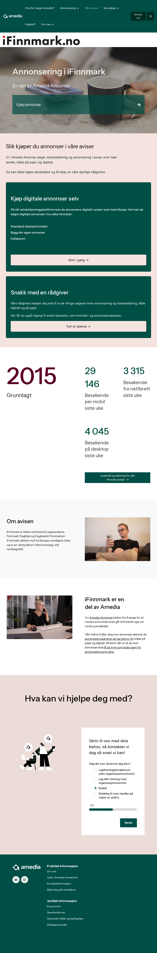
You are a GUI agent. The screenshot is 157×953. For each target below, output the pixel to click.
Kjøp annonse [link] (28, 104)
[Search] (150, 16)
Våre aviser (91, 8)
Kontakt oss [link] (138, 16)
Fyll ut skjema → (78, 326)
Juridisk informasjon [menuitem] (62, 901)
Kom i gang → (79, 260)
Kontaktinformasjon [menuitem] (59, 883)
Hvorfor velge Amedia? (39, 8)
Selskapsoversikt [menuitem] (57, 924)
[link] (13, 16)
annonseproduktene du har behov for (109, 639)
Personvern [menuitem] (54, 906)
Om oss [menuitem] (51, 871)
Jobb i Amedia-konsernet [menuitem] (62, 877)
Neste (128, 822)
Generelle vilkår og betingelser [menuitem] (65, 918)
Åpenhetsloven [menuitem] (56, 912)
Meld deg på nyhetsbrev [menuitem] (61, 889)
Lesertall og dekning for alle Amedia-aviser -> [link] (117, 477)
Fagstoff (30, 24)
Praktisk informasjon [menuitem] (62, 866)
